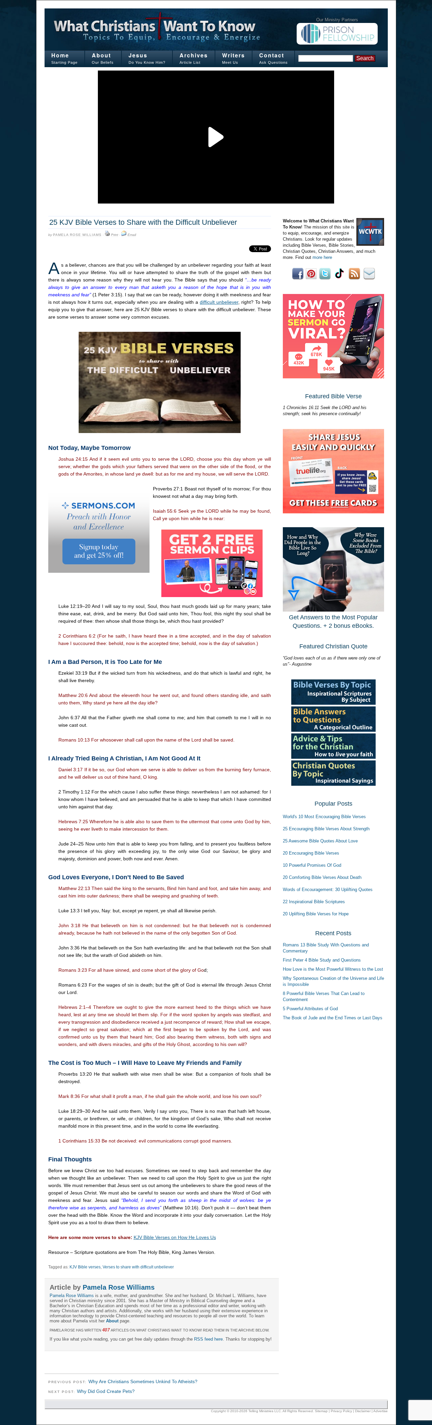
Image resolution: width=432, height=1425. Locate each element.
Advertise (380, 1411)
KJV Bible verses (85, 1267)
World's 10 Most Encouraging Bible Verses (324, 816)
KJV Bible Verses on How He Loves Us (175, 1237)
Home (60, 55)
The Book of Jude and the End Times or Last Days (332, 1017)
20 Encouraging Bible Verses (311, 853)
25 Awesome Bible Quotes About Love (320, 840)
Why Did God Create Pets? (106, 1391)
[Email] (124, 235)
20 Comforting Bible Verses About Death (322, 877)
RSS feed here (208, 1339)
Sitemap (321, 1411)
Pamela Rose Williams (77, 235)
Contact (271, 55)
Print (114, 235)
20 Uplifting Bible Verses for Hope (316, 913)
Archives (194, 55)
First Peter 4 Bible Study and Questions (322, 960)
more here (322, 257)
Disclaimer (363, 1411)
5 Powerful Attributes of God (310, 1008)
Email (132, 235)
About (101, 55)
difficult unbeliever (219, 302)
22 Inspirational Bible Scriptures (314, 901)
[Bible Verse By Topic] (333, 703)
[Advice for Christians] (333, 757)
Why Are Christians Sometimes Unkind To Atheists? (142, 1381)
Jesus (138, 55)
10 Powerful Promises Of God (312, 865)
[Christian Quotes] (333, 784)
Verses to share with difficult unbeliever (138, 1267)
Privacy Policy (341, 1411)
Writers (233, 55)
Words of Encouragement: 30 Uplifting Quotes (328, 889)
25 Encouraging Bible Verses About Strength (326, 828)
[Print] (107, 235)
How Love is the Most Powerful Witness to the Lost (333, 969)
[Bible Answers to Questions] (333, 730)
